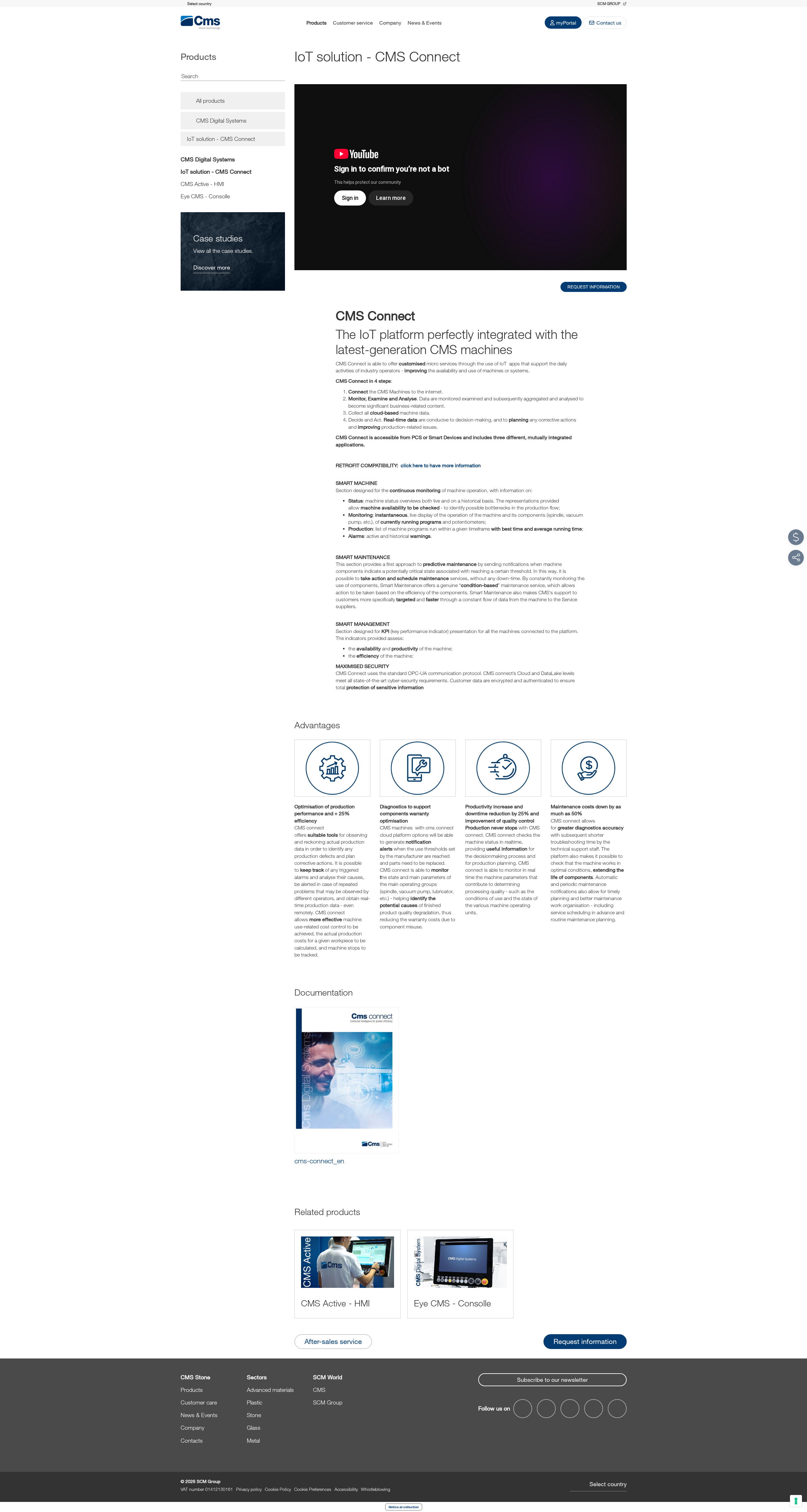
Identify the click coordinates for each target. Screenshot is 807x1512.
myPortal (566, 23)
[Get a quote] (796, 537)
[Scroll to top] (796, 1472)
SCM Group (327, 1402)
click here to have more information (441, 465)
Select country (608, 1483)
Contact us (608, 23)
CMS (319, 1389)
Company (390, 23)
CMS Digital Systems (208, 159)
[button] (346, 1085)
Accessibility (346, 1489)
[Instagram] (617, 1408)
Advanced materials (270, 1389)
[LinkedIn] (569, 1408)
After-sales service (333, 1341)
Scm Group (609, 3)
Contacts (192, 1440)
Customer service (353, 23)
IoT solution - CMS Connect (216, 171)
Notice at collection (404, 1507)
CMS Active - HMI (202, 183)
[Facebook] (522, 1408)
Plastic (254, 1402)
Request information (585, 1341)
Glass (253, 1427)
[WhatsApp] (593, 1408)
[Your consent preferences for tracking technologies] (796, 1501)
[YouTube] (546, 1408)
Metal (253, 1440)
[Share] (796, 558)
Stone (254, 1414)
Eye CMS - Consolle (205, 196)
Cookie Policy (278, 1489)
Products (316, 23)
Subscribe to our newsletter (552, 1379)
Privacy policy (249, 1489)
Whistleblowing (375, 1489)
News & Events (425, 23)
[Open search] (453, 22)
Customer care (199, 1402)
